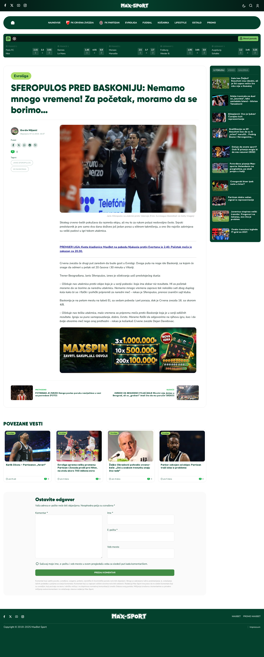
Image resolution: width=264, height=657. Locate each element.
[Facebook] (5, 5)
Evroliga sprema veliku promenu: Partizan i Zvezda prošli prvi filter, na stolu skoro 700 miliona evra (77, 467)
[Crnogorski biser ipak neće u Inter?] (220, 185)
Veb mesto (113, 547)
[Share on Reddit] (29, 145)
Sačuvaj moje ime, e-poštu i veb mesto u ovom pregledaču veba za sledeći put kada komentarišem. (94, 564)
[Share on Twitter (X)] (18, 145)
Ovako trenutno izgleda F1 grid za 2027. (244, 230)
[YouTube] (18, 5)
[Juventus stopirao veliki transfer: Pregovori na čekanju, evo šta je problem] (220, 216)
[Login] (258, 6)
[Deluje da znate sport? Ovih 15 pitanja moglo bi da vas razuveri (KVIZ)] (221, 152)
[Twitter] (12, 5)
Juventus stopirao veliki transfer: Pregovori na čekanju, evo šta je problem (244, 215)
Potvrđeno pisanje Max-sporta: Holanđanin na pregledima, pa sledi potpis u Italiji (243, 167)
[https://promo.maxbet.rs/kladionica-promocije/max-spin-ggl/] (128, 350)
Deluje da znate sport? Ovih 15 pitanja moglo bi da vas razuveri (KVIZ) (245, 149)
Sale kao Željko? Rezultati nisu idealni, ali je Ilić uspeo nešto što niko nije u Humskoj (244, 82)
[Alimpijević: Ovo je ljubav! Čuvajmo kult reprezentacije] (219, 117)
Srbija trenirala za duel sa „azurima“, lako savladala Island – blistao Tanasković (244, 100)
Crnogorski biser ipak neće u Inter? (241, 182)
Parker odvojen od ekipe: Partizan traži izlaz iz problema (181, 466)
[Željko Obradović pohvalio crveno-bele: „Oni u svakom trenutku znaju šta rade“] (130, 446)
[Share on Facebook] (13, 145)
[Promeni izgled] (244, 6)
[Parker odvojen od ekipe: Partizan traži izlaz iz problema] (182, 446)
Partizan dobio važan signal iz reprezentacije (241, 198)
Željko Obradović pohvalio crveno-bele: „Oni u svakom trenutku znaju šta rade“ (129, 467)
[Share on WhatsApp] (24, 145)
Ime (110, 513)
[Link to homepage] (135, 5)
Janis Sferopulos (22, 163)
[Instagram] (25, 5)
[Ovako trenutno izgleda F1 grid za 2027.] (220, 234)
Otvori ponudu (250, 38)
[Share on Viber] (35, 145)
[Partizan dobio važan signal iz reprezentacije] (219, 200)
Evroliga (21, 75)
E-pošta (112, 530)
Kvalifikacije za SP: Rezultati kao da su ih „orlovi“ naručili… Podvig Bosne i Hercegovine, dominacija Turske (242, 134)
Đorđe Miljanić (28, 130)
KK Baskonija (19, 169)
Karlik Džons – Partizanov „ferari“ (26, 464)
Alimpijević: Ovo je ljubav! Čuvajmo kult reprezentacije (242, 116)
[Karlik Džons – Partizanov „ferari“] (27, 446)
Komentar (41, 513)
